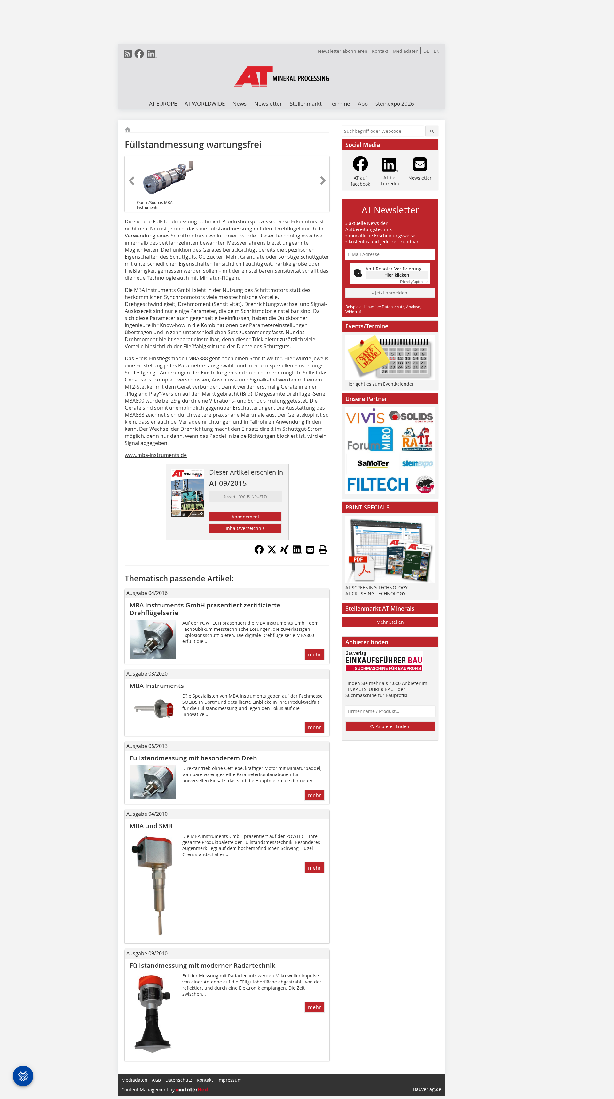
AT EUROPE (163, 103)
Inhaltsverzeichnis (245, 528)
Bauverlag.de (427, 1089)
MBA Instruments (157, 685)
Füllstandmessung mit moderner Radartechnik (202, 965)
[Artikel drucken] (323, 549)
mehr (314, 654)
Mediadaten (406, 51)
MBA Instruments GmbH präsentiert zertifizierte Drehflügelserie (205, 609)
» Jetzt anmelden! (390, 293)
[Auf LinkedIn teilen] (297, 552)
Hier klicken (396, 275)
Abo (363, 103)
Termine (339, 103)
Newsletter (268, 103)
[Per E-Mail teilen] (310, 549)
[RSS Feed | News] (128, 53)
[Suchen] (432, 131)
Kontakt (380, 51)
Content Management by (149, 1090)
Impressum (229, 1080)
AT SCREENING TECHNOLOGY (376, 587)
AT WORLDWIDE (205, 103)
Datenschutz (178, 1080)
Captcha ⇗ (414, 282)
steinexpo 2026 (394, 103)
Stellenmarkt (306, 103)
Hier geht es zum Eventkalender (379, 384)
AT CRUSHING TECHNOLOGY (375, 593)
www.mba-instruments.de (156, 455)
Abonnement (245, 517)
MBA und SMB (151, 826)
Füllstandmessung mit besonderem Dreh (193, 758)
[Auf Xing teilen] (284, 552)
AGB (156, 1080)
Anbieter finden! (392, 726)
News (239, 103)
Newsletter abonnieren (342, 51)
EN (437, 51)
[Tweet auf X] (271, 552)
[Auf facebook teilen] (259, 552)
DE (426, 51)
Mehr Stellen (390, 622)
